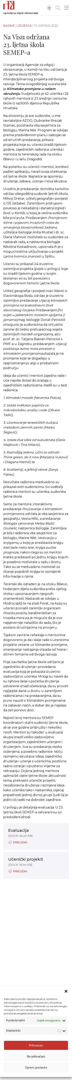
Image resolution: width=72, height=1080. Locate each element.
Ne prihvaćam (36, 1056)
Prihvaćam (36, 1045)
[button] (66, 991)
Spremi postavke (36, 1067)
